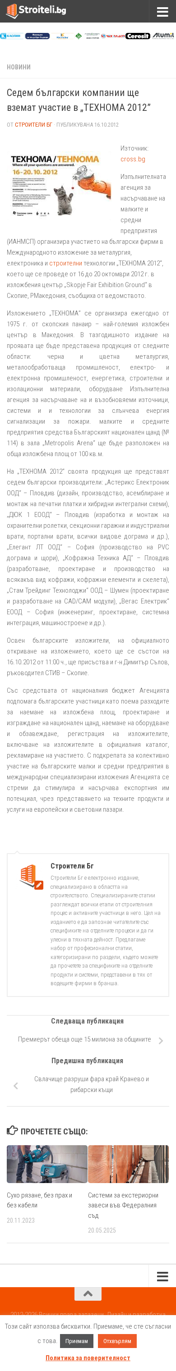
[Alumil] (163, 37)
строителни (65, 263)
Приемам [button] (76, 1341)
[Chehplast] (113, 37)
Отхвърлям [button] (117, 1341)
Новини (19, 67)
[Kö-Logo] (62, 37)
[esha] (87, 37)
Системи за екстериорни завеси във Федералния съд (123, 1205)
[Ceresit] (137, 37)
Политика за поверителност (88, 1358)
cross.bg (132, 159)
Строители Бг (33, 124)
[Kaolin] (12, 37)
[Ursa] (37, 37)
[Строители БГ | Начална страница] (46, 11)
